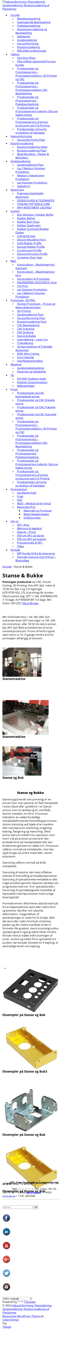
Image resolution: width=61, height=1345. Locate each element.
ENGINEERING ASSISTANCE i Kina (37, 282)
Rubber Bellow (26, 218)
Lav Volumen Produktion (32, 182)
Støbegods (23, 36)
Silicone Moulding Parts (31, 239)
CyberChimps (10, 1320)
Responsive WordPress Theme (21, 1316)
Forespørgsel (19, 489)
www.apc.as (8, 1196)
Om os (15, 521)
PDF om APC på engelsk (31, 539)
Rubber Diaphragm (29, 225)
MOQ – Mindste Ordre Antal (34, 503)
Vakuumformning (21, 136)
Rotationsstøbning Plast (32, 150)
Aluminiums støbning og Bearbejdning (31, 31)
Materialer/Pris (26, 507)
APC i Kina (23, 525)
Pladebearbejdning (28, 26)
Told (19, 500)
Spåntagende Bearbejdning (33, 22)
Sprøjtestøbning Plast (30, 165)
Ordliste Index (32, 518)
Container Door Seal (29, 257)
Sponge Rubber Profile (31, 247)
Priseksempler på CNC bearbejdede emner (29, 394)
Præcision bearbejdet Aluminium (29, 195)
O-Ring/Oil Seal (26, 236)
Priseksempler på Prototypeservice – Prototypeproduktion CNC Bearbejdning (31, 88)
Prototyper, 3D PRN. (23, 300)
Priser (14, 389)
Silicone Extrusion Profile (32, 254)
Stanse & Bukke (26, 336)
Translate (29, 1302)
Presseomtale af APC (29, 542)
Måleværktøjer (26, 386)
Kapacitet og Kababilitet (31, 371)
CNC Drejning (25, 332)
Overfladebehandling (30, 361)
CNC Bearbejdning (28, 325)
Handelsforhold (26, 493)
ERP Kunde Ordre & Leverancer (36, 553)
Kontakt (15, 550)
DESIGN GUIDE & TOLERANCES (35, 200)
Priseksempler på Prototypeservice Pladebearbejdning (27, 100)
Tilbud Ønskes (30, 603)
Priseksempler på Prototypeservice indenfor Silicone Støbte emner (36, 111)
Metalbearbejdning (28, 18)
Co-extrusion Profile (29, 250)
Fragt (20, 496)
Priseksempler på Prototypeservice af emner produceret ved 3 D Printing (32, 122)
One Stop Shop (26, 58)
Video (20, 546)
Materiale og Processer (38, 510)
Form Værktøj (25, 357)
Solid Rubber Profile (29, 243)
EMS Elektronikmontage (31, 51)
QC (12, 375)
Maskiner (16, 364)
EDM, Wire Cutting (28, 354)
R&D (13, 261)
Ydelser (15, 54)
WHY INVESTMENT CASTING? (34, 207)
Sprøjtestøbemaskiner (30, 368)
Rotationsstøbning (28, 47)
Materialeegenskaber (36, 514)
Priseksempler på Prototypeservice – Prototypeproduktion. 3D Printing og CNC (36, 74)
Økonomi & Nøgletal (29, 528)
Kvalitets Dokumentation (32, 382)
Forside (15, 15)
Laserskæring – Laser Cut (32, 339)
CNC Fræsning (25, 329)
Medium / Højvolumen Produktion (29, 177)
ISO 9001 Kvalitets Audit (31, 378)
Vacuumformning (28, 43)
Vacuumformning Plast (31, 140)
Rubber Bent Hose (28, 222)
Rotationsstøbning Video (32, 147)
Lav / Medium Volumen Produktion (30, 170)
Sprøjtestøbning (27, 40)
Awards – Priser (26, 532)
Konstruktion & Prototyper (33, 279)
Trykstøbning (25, 343)
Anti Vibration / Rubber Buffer (35, 214)
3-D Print (22, 286)
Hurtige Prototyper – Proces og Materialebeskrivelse (35, 305)
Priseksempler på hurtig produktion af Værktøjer (31, 130)
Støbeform (23, 186)
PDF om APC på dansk (30, 535)
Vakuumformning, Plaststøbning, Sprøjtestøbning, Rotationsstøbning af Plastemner (27, 1309)
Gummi (15, 211)
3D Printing (24, 311)
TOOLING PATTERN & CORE (33, 204)
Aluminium (17, 190)
